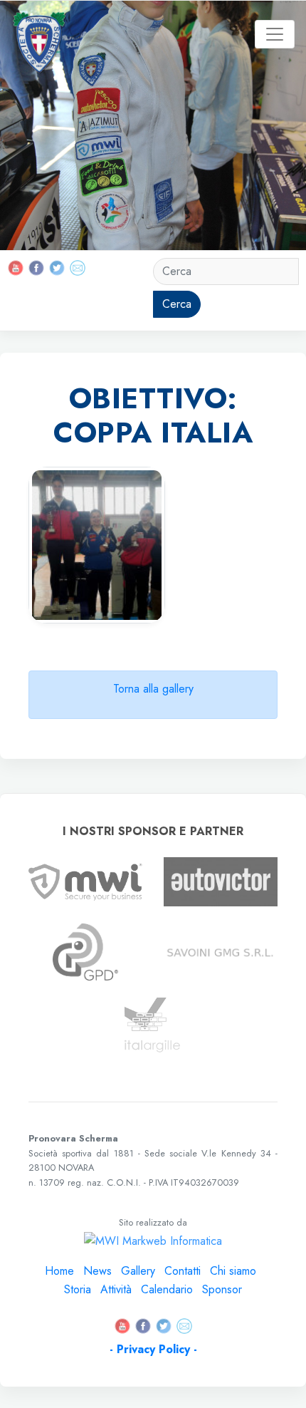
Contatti (182, 1271)
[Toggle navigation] (275, 34)
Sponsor (222, 1289)
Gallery (138, 1271)
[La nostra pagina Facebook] (38, 267)
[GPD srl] (85, 951)
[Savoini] (221, 951)
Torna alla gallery (153, 688)
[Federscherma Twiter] (56, 267)
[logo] (39, 34)
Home (59, 1271)
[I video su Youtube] (17, 267)
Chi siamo (233, 1271)
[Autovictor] (221, 881)
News (97, 1271)
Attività (116, 1289)
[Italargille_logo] (152, 1025)
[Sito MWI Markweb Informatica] (85, 881)
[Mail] (77, 267)
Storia (77, 1289)
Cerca (176, 304)
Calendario (167, 1289)
